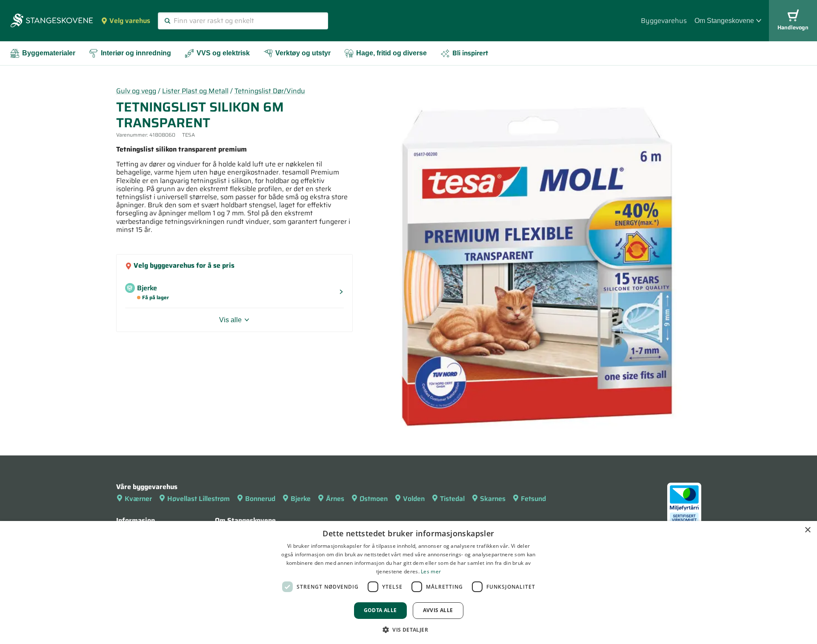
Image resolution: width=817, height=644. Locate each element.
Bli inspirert (470, 53)
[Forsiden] (51, 21)
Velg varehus (129, 20)
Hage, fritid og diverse (391, 53)
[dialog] (408, 582)
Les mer (431, 571)
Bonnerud (260, 499)
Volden (414, 499)
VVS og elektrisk (223, 53)
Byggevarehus (664, 20)
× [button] (807, 530)
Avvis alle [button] (438, 610)
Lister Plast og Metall (195, 91)
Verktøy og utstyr (303, 53)
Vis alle (230, 319)
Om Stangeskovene (724, 20)
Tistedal (452, 499)
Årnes (335, 499)
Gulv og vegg (136, 91)
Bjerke (301, 499)
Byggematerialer (48, 53)
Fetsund (533, 499)
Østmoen (374, 499)
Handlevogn (792, 27)
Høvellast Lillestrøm (198, 499)
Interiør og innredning (136, 53)
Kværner (138, 499)
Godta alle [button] (380, 610)
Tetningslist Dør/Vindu (269, 91)
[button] (408, 629)
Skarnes (493, 499)
